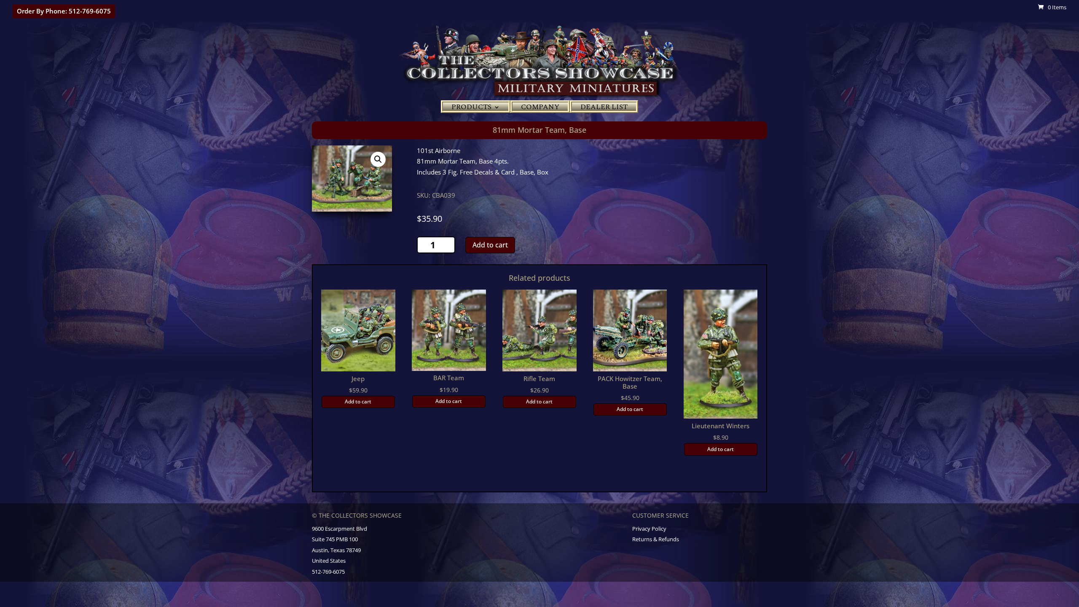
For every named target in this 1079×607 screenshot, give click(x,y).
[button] (378, 159)
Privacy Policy (649, 528)
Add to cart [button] (358, 401)
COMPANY (540, 108)
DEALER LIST (604, 108)
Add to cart (490, 245)
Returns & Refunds (655, 539)
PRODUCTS (471, 108)
